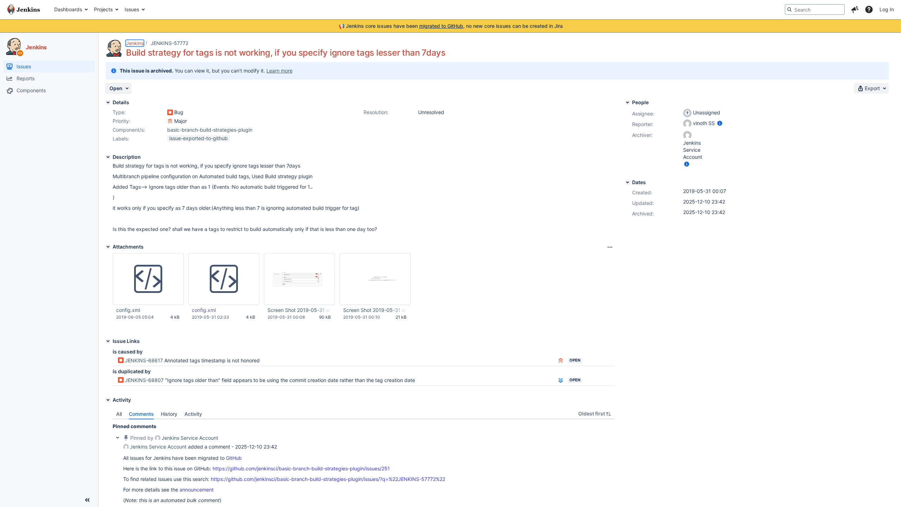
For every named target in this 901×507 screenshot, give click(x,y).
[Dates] (627, 182)
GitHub (234, 458)
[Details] (108, 102)
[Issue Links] (108, 341)
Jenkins (135, 43)
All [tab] (119, 414)
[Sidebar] (87, 500)
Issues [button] (132, 9)
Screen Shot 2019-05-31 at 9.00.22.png (299, 310)
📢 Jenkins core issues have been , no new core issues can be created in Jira (451, 26)
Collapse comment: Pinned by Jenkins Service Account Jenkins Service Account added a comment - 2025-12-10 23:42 (117, 437)
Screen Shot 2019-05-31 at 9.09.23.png (375, 310)
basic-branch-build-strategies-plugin (209, 130)
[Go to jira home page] (24, 9)
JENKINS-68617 (144, 360)
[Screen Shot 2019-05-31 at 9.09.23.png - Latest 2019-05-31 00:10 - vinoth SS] (375, 279)
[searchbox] (814, 9)
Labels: (121, 139)
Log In (887, 9)
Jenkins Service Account (190, 438)
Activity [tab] (193, 414)
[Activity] (108, 400)
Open (574, 360)
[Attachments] (108, 246)
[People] (627, 102)
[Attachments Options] (610, 247)
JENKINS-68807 (144, 380)
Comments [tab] (141, 414)
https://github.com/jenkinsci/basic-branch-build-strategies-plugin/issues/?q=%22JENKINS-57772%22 (328, 479)
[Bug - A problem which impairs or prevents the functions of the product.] (170, 112)
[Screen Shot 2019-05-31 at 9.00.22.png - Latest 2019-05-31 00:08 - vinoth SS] (299, 279)
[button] (855, 9)
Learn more (279, 71)
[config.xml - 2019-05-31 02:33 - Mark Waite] (224, 279)
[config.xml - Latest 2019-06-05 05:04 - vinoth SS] (148, 279)
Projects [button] (103, 9)
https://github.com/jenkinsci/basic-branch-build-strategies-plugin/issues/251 (301, 468)
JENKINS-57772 (169, 43)
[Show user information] (720, 123)
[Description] (108, 157)
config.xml (128, 310)
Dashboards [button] (68, 9)
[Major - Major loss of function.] (170, 121)
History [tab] (169, 414)
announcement (196, 490)
